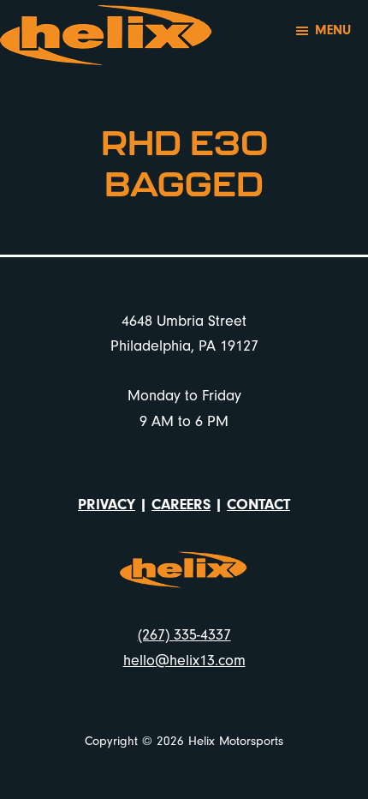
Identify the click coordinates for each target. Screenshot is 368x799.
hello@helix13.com (184, 661)
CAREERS (181, 505)
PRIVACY (106, 505)
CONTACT (258, 505)
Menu (333, 30)
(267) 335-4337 (184, 635)
